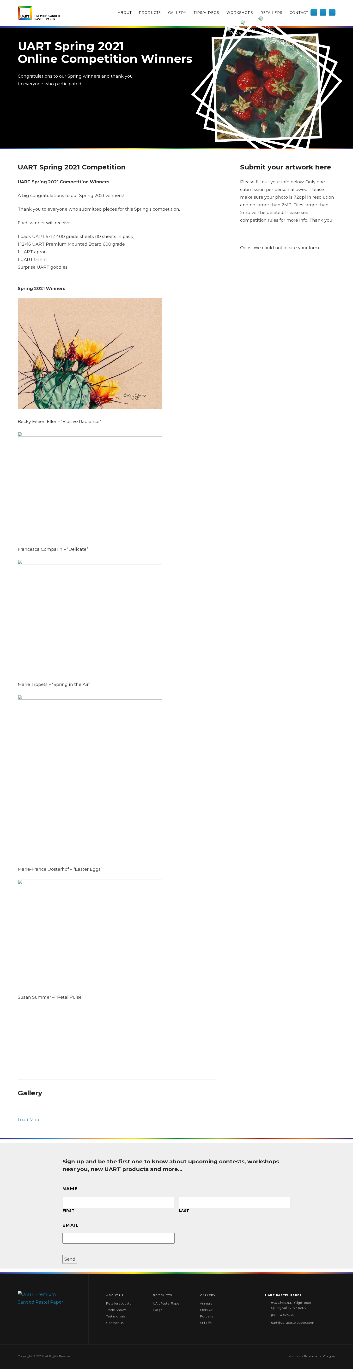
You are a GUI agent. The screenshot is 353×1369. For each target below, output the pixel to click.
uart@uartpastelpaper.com (292, 1322)
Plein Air (206, 1310)
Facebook (310, 1356)
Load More (29, 1119)
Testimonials (115, 1316)
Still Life (206, 1323)
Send (69, 1259)
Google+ (329, 1356)
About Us (114, 1295)
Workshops (239, 13)
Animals (206, 1303)
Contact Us (114, 1323)
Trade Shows (116, 1310)
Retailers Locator (119, 1303)
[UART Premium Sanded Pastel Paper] (39, 13)
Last (184, 1210)
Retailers (271, 13)
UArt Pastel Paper (167, 1303)
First (68, 1210)
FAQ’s (157, 1310)
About (125, 13)
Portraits (206, 1316)
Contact (299, 13)
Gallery (177, 13)
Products (150, 13)
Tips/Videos (206, 13)
